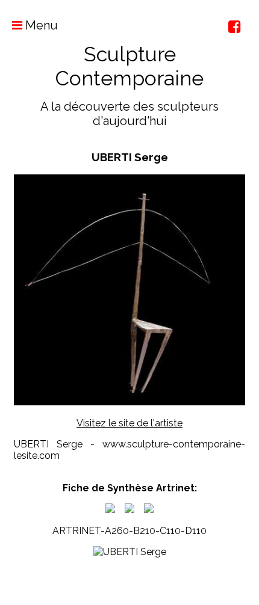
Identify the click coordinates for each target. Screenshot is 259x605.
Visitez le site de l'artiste (129, 423)
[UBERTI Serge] (110, 509)
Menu (40, 25)
